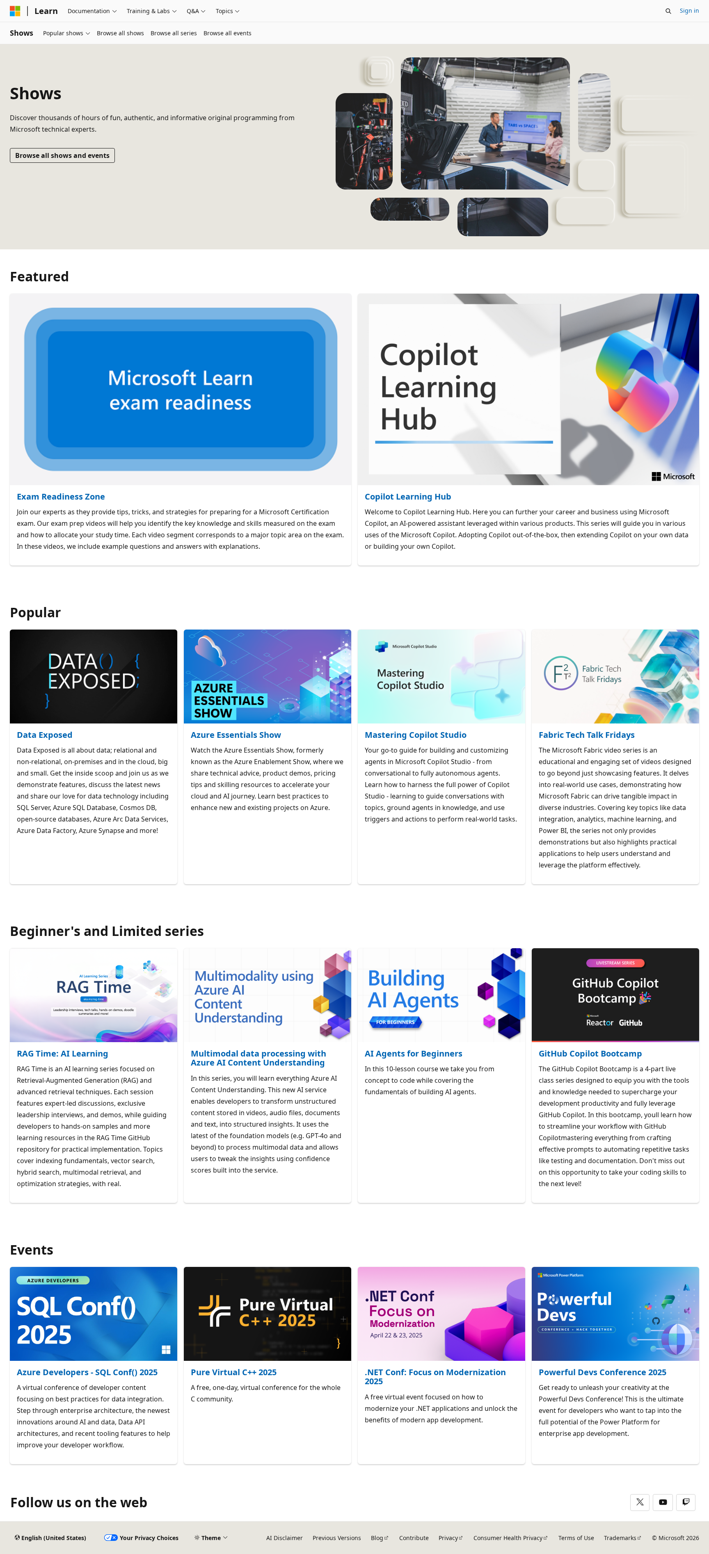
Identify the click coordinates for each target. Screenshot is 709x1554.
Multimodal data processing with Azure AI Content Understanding (258, 1058)
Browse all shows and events (62, 155)
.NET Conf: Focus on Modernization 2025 (435, 1377)
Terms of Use (576, 1538)
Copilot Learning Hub (408, 497)
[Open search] (668, 11)
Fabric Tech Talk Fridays (587, 735)
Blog (377, 1538)
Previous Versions (337, 1538)
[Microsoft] (15, 11)
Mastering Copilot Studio (416, 735)
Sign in (689, 10)
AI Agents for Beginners (413, 1054)
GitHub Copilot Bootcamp (590, 1054)
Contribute (414, 1538)
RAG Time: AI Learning (62, 1054)
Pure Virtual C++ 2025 (234, 1372)
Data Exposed (45, 735)
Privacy (448, 1538)
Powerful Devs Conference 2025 (602, 1372)
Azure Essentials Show (236, 735)
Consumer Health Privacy (507, 1538)
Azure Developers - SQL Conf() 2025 (87, 1372)
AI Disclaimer (284, 1538)
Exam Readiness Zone (61, 497)
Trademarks (620, 1538)
